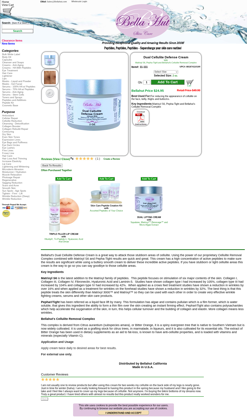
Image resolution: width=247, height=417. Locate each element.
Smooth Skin (9, 188)
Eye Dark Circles (11, 145)
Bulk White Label (11, 54)
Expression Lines (11, 139)
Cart (188, 86)
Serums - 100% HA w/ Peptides (18, 86)
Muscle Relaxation (12, 174)
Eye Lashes (8, 147)
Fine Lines (7, 150)
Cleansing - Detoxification (15, 123)
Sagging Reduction (12, 182)
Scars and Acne (10, 185)
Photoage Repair (11, 177)
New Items (8, 43)
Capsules (7, 59)
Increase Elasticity (11, 161)
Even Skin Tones (11, 137)
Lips (4, 78)
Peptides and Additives (14, 100)
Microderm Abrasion (13, 169)
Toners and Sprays (12, 97)
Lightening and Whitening (15, 166)
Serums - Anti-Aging (12, 92)
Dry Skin (6, 134)
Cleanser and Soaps (13, 62)
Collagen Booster (11, 126)
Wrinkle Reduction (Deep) (16, 196)
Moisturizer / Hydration (14, 172)
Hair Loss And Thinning (14, 158)
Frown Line (8, 153)
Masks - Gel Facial (12, 84)
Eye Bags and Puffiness (14, 142)
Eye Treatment (10, 70)
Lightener (7, 75)
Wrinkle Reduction (12, 198)
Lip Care (6, 164)
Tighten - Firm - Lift (12, 193)
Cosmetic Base (10, 105)
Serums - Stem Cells (13, 94)
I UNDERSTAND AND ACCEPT (123, 413)
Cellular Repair (10, 118)
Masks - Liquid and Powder (16, 81)
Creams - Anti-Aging (13, 65)
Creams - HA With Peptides (16, 67)
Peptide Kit (8, 102)
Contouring (8, 131)
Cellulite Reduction (12, 121)
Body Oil (6, 57)
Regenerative (9, 180)
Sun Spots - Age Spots (14, 190)
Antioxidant (8, 115)
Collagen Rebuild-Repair (15, 129)
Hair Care (7, 73)
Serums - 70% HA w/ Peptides (18, 89)
